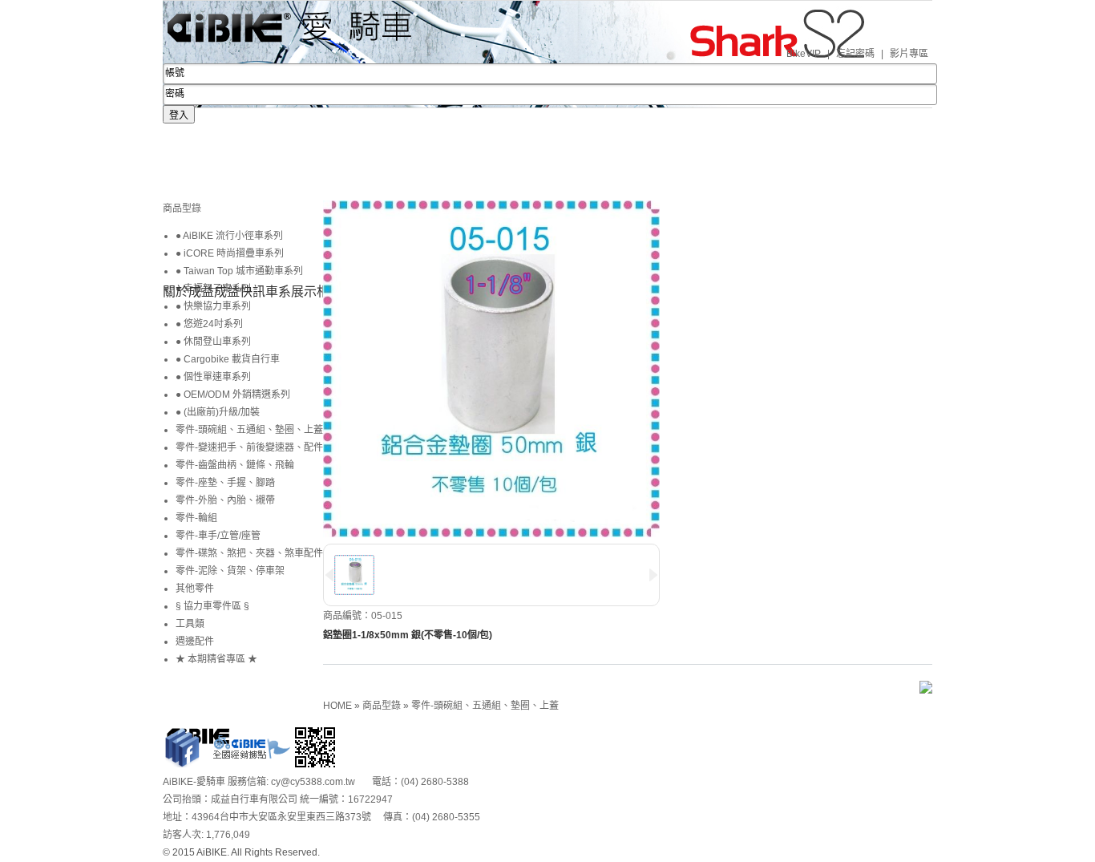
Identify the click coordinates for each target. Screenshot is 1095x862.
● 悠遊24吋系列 (209, 324)
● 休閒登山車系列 (213, 341)
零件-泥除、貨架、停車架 (230, 571)
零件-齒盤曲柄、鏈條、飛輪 (235, 465)
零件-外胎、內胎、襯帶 (225, 500)
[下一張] (327, 230)
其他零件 (195, 588)
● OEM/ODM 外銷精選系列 (233, 394)
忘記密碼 (855, 53)
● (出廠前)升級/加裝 (218, 412)
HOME (338, 705)
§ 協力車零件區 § (212, 606)
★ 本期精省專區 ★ (216, 659)
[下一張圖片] (653, 574)
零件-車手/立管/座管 (218, 535)
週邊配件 (195, 641)
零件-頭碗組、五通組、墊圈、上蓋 (485, 705)
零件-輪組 (196, 518)
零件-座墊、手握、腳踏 (225, 482)
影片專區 (909, 53)
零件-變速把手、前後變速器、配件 (249, 447)
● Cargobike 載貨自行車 (228, 359)
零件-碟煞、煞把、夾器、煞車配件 (249, 553)
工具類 (190, 623)
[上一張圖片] (329, 574)
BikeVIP (803, 53)
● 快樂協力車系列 (213, 306)
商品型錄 (382, 705)
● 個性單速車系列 (213, 376)
